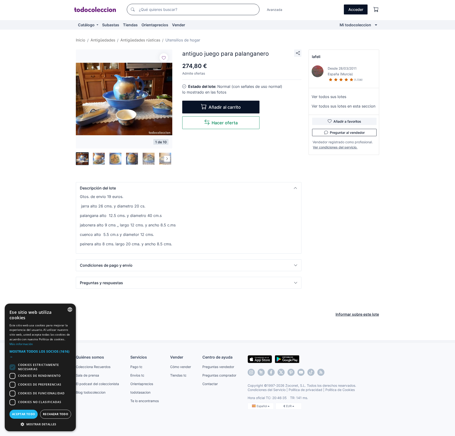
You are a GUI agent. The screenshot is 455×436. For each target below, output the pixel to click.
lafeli (316, 56)
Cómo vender (180, 367)
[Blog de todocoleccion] (320, 372)
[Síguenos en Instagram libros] (261, 372)
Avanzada (274, 10)
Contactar (210, 384)
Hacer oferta (225, 122)
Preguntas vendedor (218, 367)
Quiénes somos (90, 357)
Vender (178, 24)
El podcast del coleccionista (97, 384)
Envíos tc (137, 375)
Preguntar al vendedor (347, 132)
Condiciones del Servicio (267, 390)
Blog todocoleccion (90, 392)
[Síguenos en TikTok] (310, 372)
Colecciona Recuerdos (93, 367)
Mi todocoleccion (355, 24)
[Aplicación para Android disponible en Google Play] (287, 358)
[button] (188, 188)
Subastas (110, 24)
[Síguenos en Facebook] (271, 372)
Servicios (138, 357)
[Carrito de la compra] (376, 9)
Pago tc (136, 367)
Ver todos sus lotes (329, 96)
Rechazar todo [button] (55, 414)
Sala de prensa (87, 375)
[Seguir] (163, 57)
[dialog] (40, 367)
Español (262, 406)
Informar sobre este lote (357, 314)
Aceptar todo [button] (23, 414)
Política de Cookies (340, 390)
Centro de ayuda (217, 357)
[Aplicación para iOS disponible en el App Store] (260, 358)
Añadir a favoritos (347, 121)
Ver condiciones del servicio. (335, 147)
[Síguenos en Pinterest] (291, 372)
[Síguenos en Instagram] (251, 372)
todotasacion (140, 392)
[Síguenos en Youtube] (301, 372)
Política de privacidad (305, 390)
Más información (21, 344)
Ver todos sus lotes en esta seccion (343, 106)
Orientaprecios (154, 24)
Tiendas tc (178, 375)
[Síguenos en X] (281, 372)
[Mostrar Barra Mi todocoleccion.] (376, 25)
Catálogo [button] (87, 24)
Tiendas (130, 24)
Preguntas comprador (219, 375)
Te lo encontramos (144, 401)
